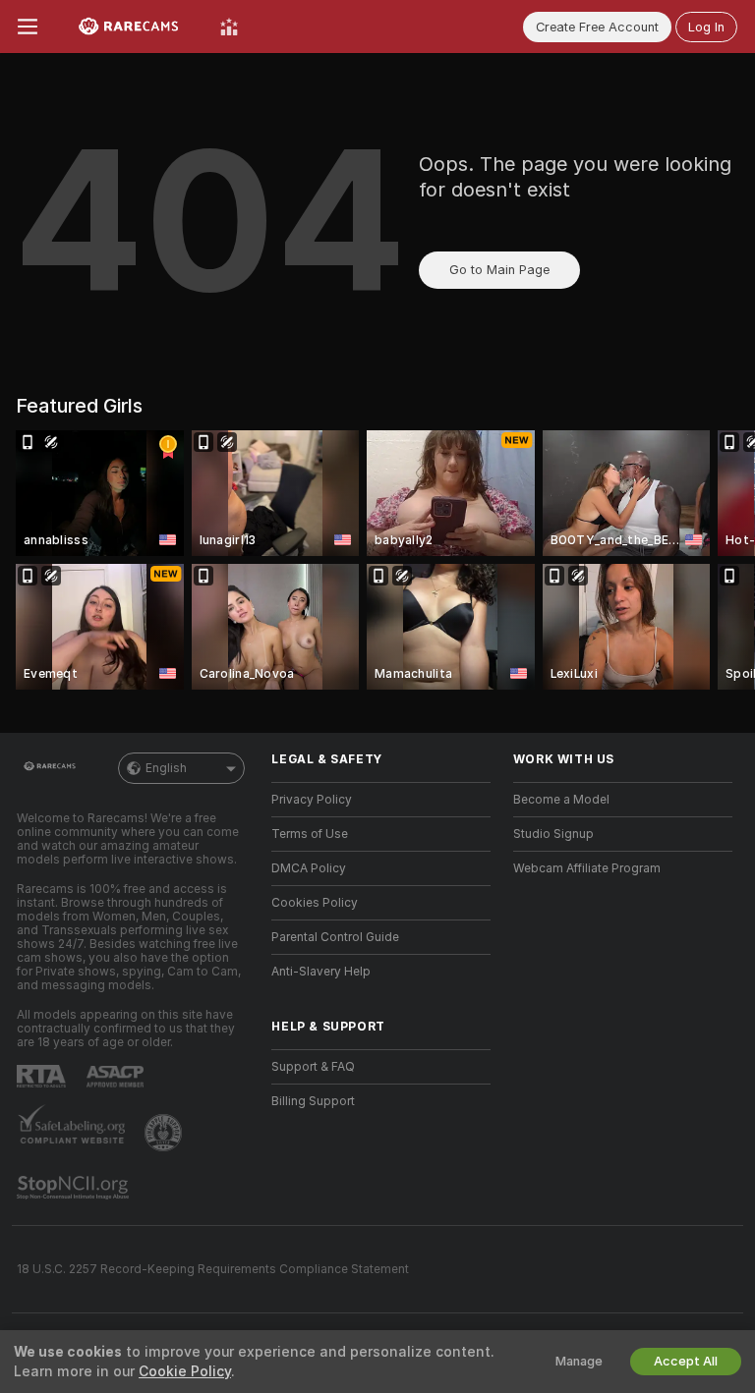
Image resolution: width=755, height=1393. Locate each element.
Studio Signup (553, 834)
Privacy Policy (311, 800)
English (166, 768)
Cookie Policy (185, 1371)
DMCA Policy (308, 868)
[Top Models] (229, 26)
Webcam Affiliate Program (587, 868)
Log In (706, 27)
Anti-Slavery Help (321, 971)
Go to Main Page (499, 269)
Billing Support (313, 1101)
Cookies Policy (314, 903)
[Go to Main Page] (129, 26)
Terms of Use (309, 834)
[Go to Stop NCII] (75, 1187)
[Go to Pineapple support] (165, 1132)
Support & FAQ (313, 1067)
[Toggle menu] (27, 26)
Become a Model (561, 800)
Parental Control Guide (335, 937)
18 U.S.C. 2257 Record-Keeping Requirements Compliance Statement (213, 1269)
